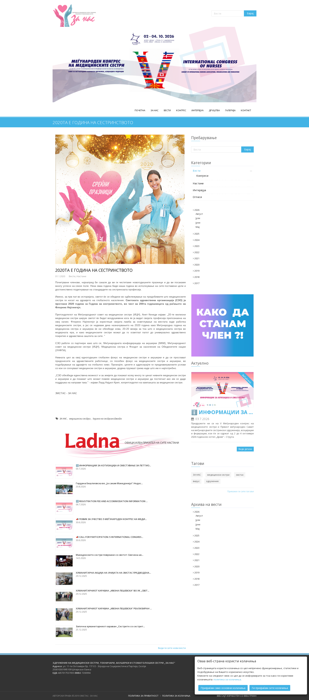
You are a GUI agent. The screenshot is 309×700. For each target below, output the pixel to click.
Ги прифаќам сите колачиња (270, 688)
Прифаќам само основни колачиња (223, 688)
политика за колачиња (227, 679)
